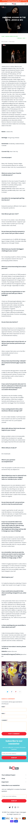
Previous (19, 38)
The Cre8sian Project (13, 812)
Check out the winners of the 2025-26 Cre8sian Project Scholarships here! (14, 1)
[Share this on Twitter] (7, 691)
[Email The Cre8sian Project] (18, 807)
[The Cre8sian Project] (14, 3)
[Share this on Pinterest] (16, 691)
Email (3, 713)
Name (3, 706)
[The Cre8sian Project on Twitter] (10, 807)
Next (24, 38)
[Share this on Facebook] (11, 691)
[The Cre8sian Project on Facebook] (12, 807)
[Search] (22, 3)
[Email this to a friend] (20, 691)
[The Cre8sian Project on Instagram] (15, 807)
